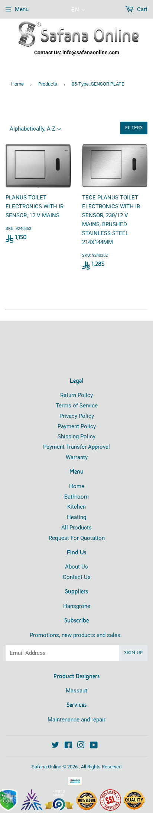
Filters (134, 128)
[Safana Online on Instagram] (81, 746)
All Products (76, 527)
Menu (22, 9)
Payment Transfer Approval (76, 447)
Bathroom (76, 496)
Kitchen (76, 506)
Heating (76, 517)
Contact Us (77, 577)
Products (47, 84)
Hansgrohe (76, 606)
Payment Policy (77, 426)
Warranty (77, 457)
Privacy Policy (76, 416)
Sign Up (133, 653)
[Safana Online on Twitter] (55, 746)
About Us (76, 566)
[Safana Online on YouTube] (94, 746)
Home (17, 84)
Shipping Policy (76, 436)
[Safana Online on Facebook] (68, 746)
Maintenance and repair (76, 719)
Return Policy (76, 395)
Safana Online (46, 766)
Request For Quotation (77, 538)
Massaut (76, 690)
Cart (141, 9)
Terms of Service (77, 405)
